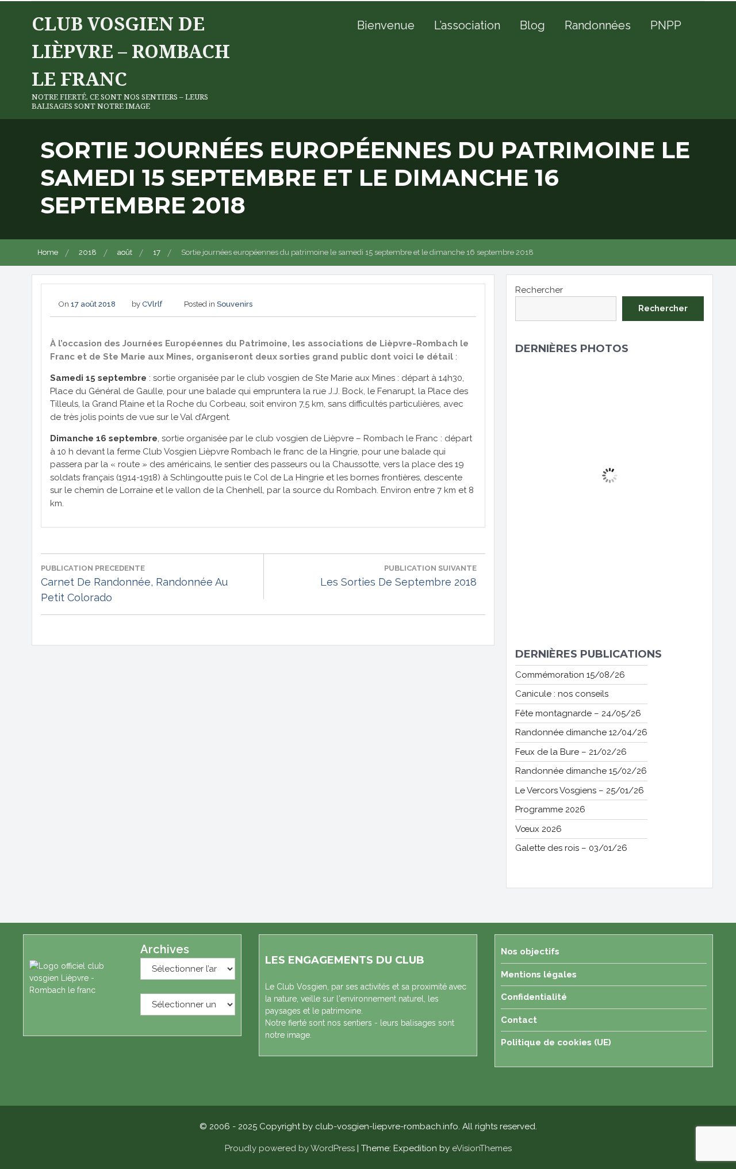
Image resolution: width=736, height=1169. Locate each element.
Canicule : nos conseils (561, 694)
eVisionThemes (482, 1148)
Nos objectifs (530, 951)
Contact (519, 1020)
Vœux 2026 (538, 829)
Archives (164, 949)
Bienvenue (386, 25)
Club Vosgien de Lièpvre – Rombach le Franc (131, 51)
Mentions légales (539, 974)
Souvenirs (234, 304)
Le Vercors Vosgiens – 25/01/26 (579, 790)
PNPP (665, 25)
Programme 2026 (550, 809)
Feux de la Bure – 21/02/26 (571, 752)
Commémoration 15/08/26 (570, 675)
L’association (467, 25)
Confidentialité (534, 997)
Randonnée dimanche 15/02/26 (581, 771)
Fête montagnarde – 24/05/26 (578, 713)
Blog (532, 25)
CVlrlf (152, 304)
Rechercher (539, 290)
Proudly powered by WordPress (290, 1148)
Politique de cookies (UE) (556, 1042)
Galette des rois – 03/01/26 (571, 848)
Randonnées (598, 25)
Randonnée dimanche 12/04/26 (581, 732)
